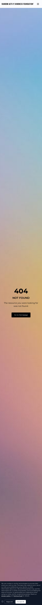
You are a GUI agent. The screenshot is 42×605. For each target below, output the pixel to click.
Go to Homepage (21, 315)
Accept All (20, 602)
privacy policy (6, 596)
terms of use (18, 596)
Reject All (9, 602)
